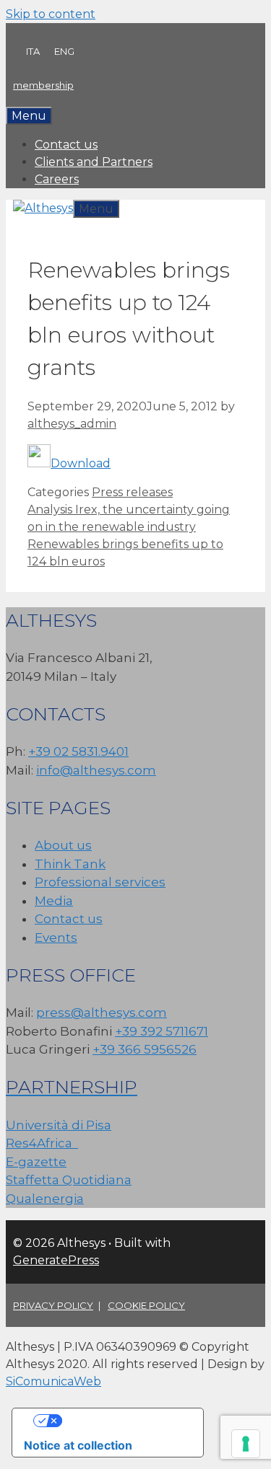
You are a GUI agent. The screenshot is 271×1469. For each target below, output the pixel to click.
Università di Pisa (58, 1125)
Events (56, 937)
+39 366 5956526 (145, 1049)
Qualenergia (45, 1198)
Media (54, 901)
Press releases (132, 492)
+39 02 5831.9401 (78, 751)
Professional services (100, 882)
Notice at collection (78, 1445)
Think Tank (70, 864)
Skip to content (50, 14)
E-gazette (36, 1162)
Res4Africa (42, 1143)
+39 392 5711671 (161, 1031)
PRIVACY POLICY (53, 1305)
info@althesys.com (96, 770)
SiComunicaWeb (53, 1381)
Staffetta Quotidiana (69, 1180)
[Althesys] (43, 208)
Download (81, 463)
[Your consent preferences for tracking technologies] (245, 1443)
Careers (57, 179)
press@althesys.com (101, 1012)
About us (63, 845)
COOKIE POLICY (146, 1305)
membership (43, 85)
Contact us (66, 144)
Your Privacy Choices (122, 1420)
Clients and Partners (93, 162)
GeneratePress (56, 1260)
